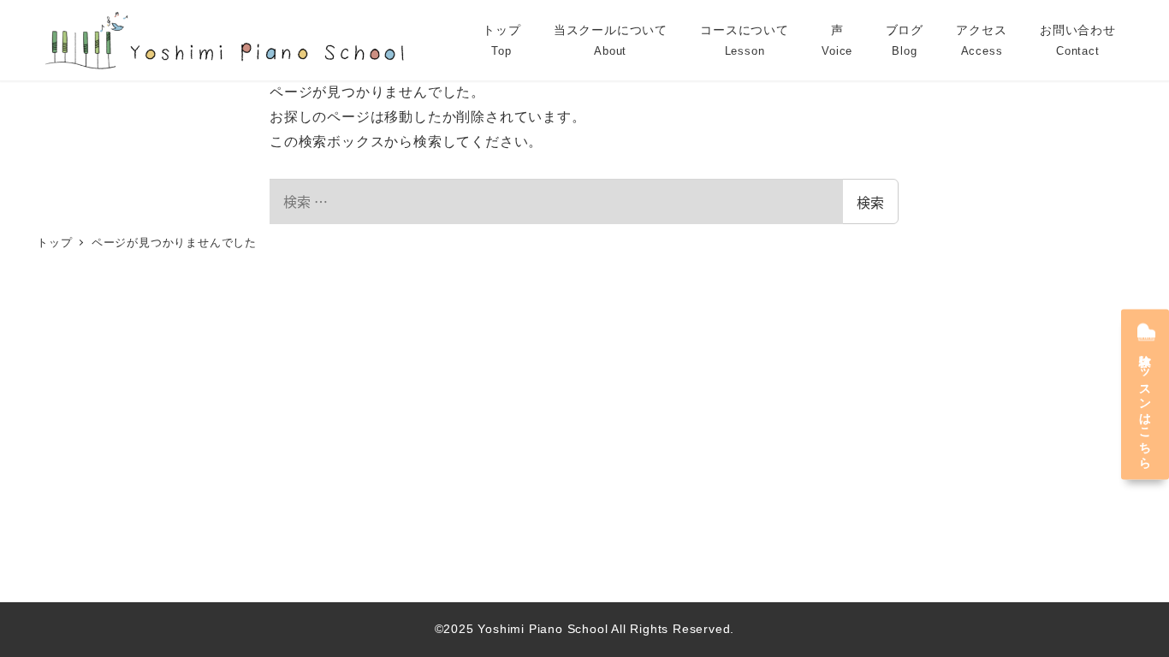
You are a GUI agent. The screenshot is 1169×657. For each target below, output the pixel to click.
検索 (870, 202)
